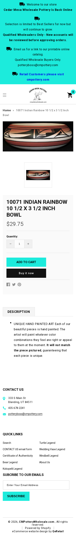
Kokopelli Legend (12, 468)
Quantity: (12, 236)
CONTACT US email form (17, 449)
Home (7, 110)
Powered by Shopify (38, 528)
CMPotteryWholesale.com (36, 521)
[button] (5, 95)
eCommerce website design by (32, 531)
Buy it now (26, 273)
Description (19, 312)
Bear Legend (10, 462)
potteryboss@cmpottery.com (25, 413)
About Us (44, 462)
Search (7, 442)
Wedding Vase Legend (52, 449)
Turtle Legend (47, 442)
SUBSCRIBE (16, 496)
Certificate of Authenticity (18, 455)
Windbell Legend (48, 455)
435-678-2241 (16, 407)
